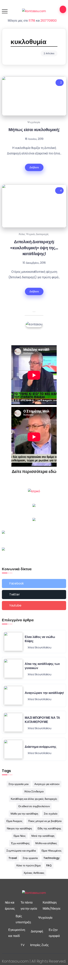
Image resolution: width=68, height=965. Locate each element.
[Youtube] (34, 605)
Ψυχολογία (33, 122)
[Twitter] (34, 594)
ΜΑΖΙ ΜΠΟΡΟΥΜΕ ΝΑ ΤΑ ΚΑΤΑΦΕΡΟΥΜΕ (42, 720)
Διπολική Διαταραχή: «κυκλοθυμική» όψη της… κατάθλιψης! (34, 248)
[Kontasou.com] (34, 11)
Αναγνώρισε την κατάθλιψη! (44, 693)
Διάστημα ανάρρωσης (40, 747)
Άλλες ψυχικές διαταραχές (34, 234)
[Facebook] (34, 583)
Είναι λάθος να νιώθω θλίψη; (40, 639)
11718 (32, 20)
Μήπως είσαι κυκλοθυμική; (34, 130)
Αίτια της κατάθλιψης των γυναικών (42, 666)
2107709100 (48, 20)
